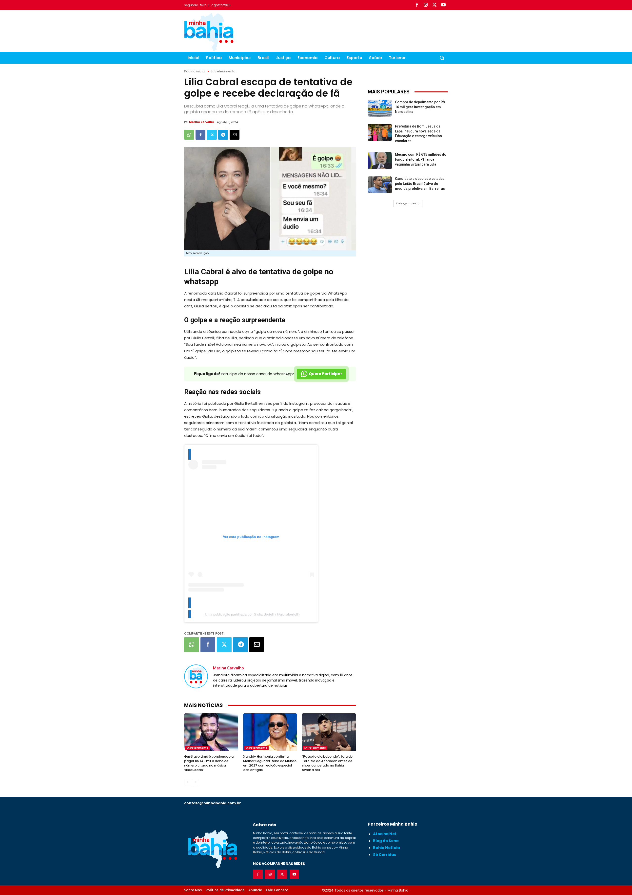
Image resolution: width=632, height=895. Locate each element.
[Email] (234, 135)
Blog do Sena (386, 840)
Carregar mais (406, 203)
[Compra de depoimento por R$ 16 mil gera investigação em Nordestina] (380, 108)
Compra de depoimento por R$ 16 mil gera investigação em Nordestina (420, 107)
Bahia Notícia (386, 847)
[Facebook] (416, 5)
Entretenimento (223, 71)
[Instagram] (425, 5)
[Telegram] (223, 135)
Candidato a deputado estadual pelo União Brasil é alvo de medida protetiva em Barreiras (420, 183)
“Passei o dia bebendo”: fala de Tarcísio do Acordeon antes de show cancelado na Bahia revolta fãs (327, 763)
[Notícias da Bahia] (209, 32)
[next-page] (195, 782)
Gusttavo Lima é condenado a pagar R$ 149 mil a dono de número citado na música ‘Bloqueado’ (209, 763)
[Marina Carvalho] (196, 676)
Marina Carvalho (201, 122)
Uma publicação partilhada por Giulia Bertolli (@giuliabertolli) (252, 614)
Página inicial (194, 71)
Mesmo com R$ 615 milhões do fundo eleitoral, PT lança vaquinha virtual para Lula (420, 159)
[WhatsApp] (189, 135)
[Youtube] (443, 5)
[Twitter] (434, 5)
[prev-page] (187, 782)
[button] (442, 58)
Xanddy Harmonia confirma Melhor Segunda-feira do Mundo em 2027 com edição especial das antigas (269, 763)
